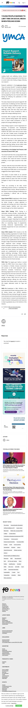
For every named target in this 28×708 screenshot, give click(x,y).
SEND (5, 566)
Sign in (23, 2)
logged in (12, 341)
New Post (4, 672)
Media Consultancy (6, 653)
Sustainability (7, 572)
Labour (18, 547)
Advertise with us (6, 608)
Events (3, 674)
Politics (5, 564)
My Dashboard (5, 673)
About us (4, 603)
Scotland (19, 564)
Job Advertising (5, 652)
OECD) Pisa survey (7, 129)
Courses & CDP (5, 687)
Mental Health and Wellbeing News (11, 555)
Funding (5, 544)
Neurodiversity (18, 558)
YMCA (6, 25)
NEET (11, 558)
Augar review (19, 528)
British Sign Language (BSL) (17, 530)
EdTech (3, 619)
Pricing (3, 648)
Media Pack (4, 650)
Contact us (4, 605)
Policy (20, 561)
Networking (4, 688)
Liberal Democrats (8, 550)
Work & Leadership (6, 621)
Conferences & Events (7, 686)
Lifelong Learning (18, 550)
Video (3, 663)
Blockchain (6, 530)
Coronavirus (6, 539)
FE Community (5, 606)
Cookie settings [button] (9, 705)
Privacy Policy (5, 610)
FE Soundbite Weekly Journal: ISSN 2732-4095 (12, 642)
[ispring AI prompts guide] (14, 375)
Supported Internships (13, 569)
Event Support (5, 655)
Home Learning (17, 544)
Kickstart (13, 547)
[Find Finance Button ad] (14, 406)
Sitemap (4, 611)
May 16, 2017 (8, 27)
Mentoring (6, 558)
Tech (18, 572)
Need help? (4, 678)
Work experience (7, 577)
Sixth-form (10, 566)
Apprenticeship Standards (16, 525)
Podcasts (4, 661)
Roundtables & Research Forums (9, 691)
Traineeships (6, 575)
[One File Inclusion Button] (14, 360)
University (13, 575)
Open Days (4, 689)
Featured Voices (5, 641)
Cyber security (14, 539)
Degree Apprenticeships (9, 541)
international (6, 547)
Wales (19, 575)
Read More (13, 703)
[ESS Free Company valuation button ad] (14, 391)
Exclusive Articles (6, 639)
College (5, 533)
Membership (5, 677)
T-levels (13, 572)
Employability (5, 620)
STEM (5, 569)
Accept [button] (18, 705)
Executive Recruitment (7, 632)
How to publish (5, 669)
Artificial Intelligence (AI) (9, 528)
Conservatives (12, 533)
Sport (22, 566)
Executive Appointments (7, 630)
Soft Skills (17, 566)
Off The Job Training (12, 561)
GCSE (10, 544)
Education (4, 617)
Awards (3, 684)
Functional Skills (20, 541)
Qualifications (12, 564)
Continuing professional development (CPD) (13, 536)
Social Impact (5, 624)
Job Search (4, 633)
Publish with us (5, 607)
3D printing (6, 525)
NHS (5, 561)
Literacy (5, 553)
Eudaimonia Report (21, 85)
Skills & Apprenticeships (7, 622)
